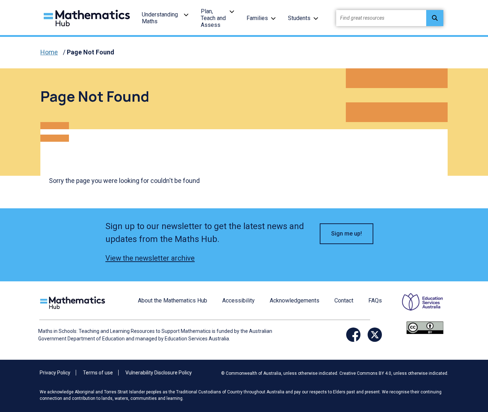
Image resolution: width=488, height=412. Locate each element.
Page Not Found (90, 52)
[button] (186, 14)
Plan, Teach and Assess (213, 18)
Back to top (464, 357)
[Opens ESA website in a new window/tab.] (418, 306)
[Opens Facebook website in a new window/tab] (353, 335)
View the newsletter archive (150, 258)
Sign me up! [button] (346, 233)
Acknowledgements (294, 300)
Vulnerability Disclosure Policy (158, 372)
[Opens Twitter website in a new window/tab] (375, 335)
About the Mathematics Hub (172, 300)
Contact (343, 300)
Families (257, 18)
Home (49, 52)
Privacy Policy (55, 372)
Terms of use (98, 372)
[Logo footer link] (74, 302)
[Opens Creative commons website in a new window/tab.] (425, 327)
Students (299, 18)
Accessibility (238, 300)
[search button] (434, 18)
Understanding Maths (160, 18)
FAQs (375, 300)
